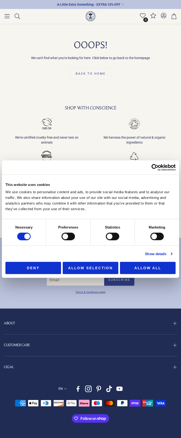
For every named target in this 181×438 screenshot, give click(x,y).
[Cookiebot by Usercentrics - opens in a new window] (155, 167)
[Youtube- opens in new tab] (119, 389)
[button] (7, 16)
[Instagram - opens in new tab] (88, 389)
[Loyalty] (153, 18)
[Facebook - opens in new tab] (78, 389)
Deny (33, 268)
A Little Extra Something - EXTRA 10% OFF (88, 4)
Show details (155, 254)
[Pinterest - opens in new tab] (98, 389)
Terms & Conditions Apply (90, 292)
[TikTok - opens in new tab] (109, 389)
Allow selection (90, 268)
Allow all (147, 268)
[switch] (68, 236)
